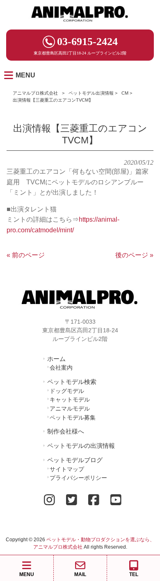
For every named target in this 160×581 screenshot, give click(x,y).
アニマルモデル (70, 408)
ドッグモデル (67, 391)
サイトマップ (67, 469)
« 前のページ (26, 255)
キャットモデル (70, 399)
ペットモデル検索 (71, 381)
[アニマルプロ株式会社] (80, 24)
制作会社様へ (65, 431)
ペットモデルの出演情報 (81, 445)
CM (124, 93)
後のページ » (134, 255)
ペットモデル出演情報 (91, 93)
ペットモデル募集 (73, 417)
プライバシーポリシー (78, 477)
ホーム (56, 358)
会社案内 (61, 367)
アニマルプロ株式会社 (35, 93)
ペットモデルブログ (75, 459)
